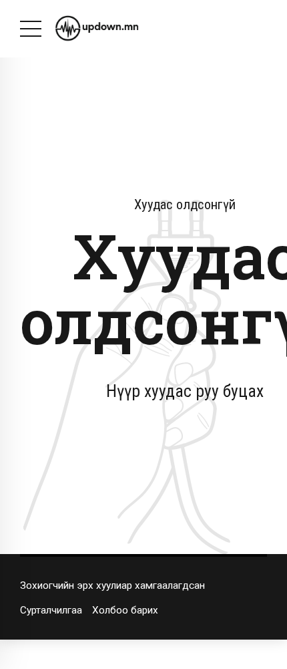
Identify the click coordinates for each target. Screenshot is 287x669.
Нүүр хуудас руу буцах (185, 391)
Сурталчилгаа (51, 610)
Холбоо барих (125, 610)
